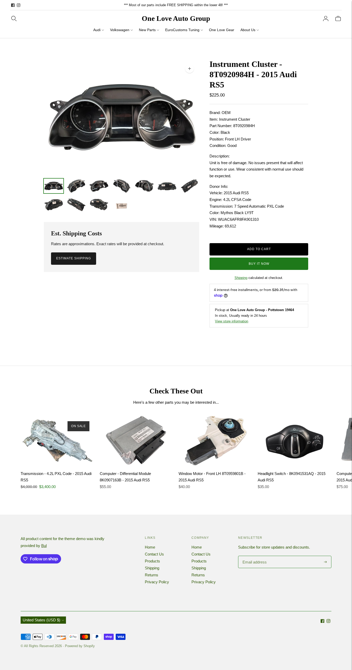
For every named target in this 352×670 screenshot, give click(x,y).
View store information (231, 321)
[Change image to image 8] (53, 204)
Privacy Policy (157, 582)
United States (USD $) (41, 620)
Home (150, 547)
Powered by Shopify (80, 646)
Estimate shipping (73, 258)
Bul (44, 545)
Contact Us (154, 554)
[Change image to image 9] (76, 204)
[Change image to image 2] (76, 185)
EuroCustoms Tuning (182, 30)
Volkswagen (119, 30)
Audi (96, 30)
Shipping (240, 278)
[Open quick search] (14, 18)
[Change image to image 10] (99, 204)
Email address (254, 556)
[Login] (325, 18)
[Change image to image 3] (99, 185)
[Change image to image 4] (121, 185)
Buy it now (259, 264)
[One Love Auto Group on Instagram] (18, 5)
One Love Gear (221, 30)
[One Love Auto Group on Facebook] (13, 5)
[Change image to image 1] (53, 185)
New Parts (147, 30)
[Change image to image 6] (167, 185)
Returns (151, 575)
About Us (247, 30)
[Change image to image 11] (121, 204)
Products (152, 561)
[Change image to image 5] (144, 185)
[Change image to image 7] (189, 185)
